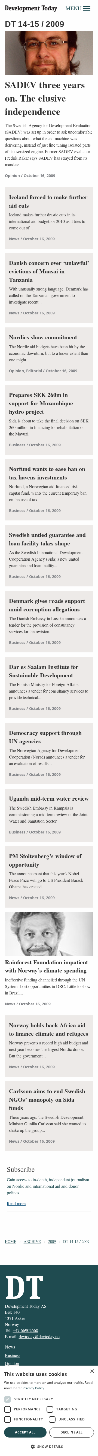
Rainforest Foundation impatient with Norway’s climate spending (46, 966)
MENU (74, 8)
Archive (32, 1241)
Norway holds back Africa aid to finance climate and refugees (48, 1029)
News (10, 1347)
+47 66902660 (25, 1330)
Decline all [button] (71, 1432)
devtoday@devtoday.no (39, 1336)
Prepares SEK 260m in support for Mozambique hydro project (41, 403)
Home (10, 1241)
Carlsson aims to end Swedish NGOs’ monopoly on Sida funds (47, 1099)
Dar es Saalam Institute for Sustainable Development (43, 671)
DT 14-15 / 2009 (76, 1241)
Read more (16, 1203)
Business (12, 1355)
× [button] (92, 1371)
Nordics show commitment (43, 337)
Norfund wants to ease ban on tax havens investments (47, 473)
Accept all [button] (25, 1432)
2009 (52, 1241)
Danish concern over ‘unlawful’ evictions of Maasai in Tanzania (49, 271)
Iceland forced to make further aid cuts (48, 201)
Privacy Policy (33, 1388)
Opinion (12, 1363)
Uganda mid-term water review (49, 798)
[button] (49, 1446)
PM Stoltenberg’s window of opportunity (45, 860)
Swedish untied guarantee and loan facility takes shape (47, 539)
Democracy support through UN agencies (45, 737)
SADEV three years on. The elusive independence (45, 98)
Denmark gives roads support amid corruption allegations (47, 605)
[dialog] (49, 1411)
